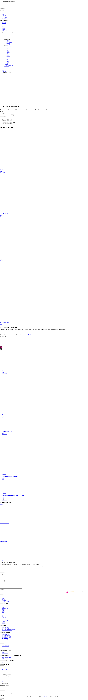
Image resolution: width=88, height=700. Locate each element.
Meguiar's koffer (5, 638)
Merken (3, 28)
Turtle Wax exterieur (5, 645)
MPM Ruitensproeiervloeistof (7, 630)
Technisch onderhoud (5, 601)
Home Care (8, 43)
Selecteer (2, 695)
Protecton (8, 56)
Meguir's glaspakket (5, 634)
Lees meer (50, 109)
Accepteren (2, 690)
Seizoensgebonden (10, 44)
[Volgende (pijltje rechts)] (1, 699)
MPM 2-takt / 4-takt (5, 627)
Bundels (3, 29)
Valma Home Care (9, 59)
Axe (3, 606)
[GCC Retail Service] (4, 7)
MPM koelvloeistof (5, 628)
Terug (1, 68)
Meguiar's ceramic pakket (6, 636)
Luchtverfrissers (9, 42)
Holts (7, 53)
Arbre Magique (4, 17)
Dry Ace (8, 50)
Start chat (2, 567)
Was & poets (4, 25)
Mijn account (5, 67)
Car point (8, 49)
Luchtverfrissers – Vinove (31, 334)
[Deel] (2, 698)
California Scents (9, 48)
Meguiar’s (4, 18)
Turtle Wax (4, 15)
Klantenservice (4, 30)
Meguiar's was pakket (5, 640)
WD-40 (8, 62)
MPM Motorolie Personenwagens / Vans (8, 629)
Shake (3, 616)
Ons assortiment (7, 39)
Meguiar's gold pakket (6, 635)
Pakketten (4, 23)
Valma (3, 16)
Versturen (2, 589)
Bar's (7, 47)
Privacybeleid (4, 681)
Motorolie (4, 22)
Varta (7, 60)
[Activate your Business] (2, 687)
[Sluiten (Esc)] (3, 698)
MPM (3, 14)
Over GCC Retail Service (8, 65)
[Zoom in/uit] (0, 698)
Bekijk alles (6, 64)
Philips (8, 55)
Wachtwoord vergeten (6, 669)
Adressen (3, 668)
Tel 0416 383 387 (6, 567)
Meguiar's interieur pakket (6, 637)
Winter (3, 26)
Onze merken (2, 12)
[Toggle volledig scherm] (1, 698)
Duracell (8, 51)
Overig (3, 599)
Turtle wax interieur (5, 646)
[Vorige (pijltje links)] (0, 699)
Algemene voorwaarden (6, 682)
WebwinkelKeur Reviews (45, 696)
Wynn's (8, 63)
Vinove (8, 61)
